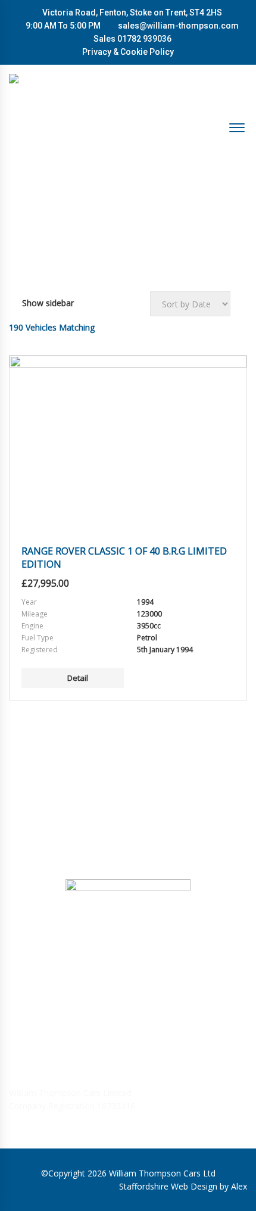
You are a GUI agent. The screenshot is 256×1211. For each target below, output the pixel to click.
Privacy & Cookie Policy (128, 52)
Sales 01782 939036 (131, 38)
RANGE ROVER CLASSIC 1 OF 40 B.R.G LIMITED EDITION (124, 557)
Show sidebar (48, 303)
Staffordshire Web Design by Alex (183, 1186)
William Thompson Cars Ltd (162, 1173)
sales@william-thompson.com (178, 25)
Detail (77, 678)
